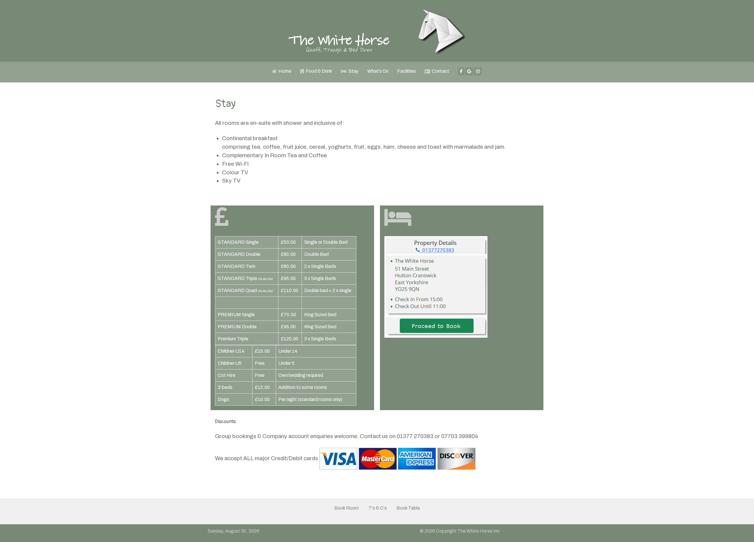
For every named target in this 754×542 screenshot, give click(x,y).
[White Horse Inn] (376, 30)
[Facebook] (461, 71)
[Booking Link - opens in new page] (435, 286)
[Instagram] (478, 71)
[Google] (469, 71)
